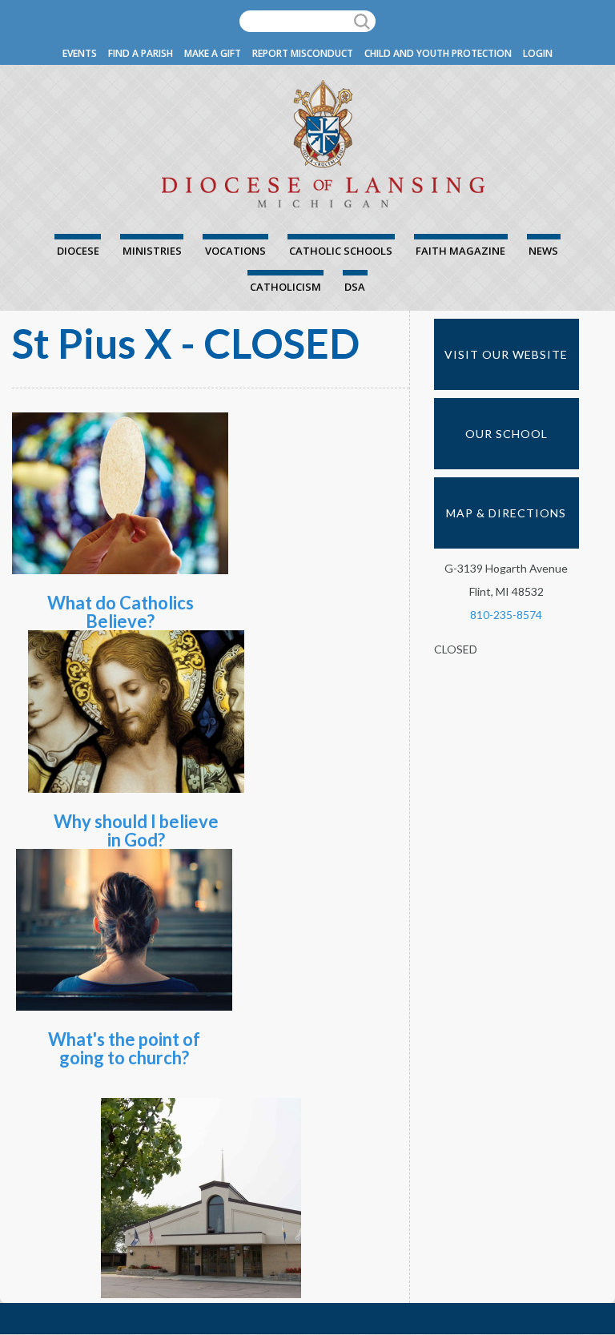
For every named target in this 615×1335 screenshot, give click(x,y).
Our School (506, 433)
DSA (354, 286)
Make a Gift (212, 53)
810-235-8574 (506, 614)
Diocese (78, 250)
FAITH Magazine (460, 250)
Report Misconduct (302, 53)
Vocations (235, 250)
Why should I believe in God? (136, 830)
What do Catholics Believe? (120, 612)
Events (79, 53)
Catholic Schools (340, 250)
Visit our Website (506, 354)
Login (538, 53)
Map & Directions (506, 513)
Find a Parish (140, 53)
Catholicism (285, 286)
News (543, 250)
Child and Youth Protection (438, 53)
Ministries (152, 250)
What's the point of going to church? (124, 1048)
